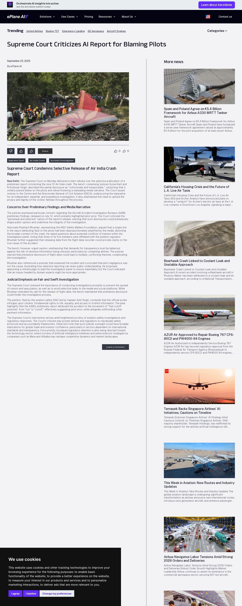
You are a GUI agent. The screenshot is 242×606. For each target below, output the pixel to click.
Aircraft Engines (116, 31)
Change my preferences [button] (56, 593)
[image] (199, 86)
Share (45, 151)
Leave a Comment (115, 347)
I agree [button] (15, 593)
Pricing (89, 16)
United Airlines (34, 31)
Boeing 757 (52, 31)
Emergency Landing (73, 31)
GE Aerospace (96, 31)
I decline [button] (31, 593)
